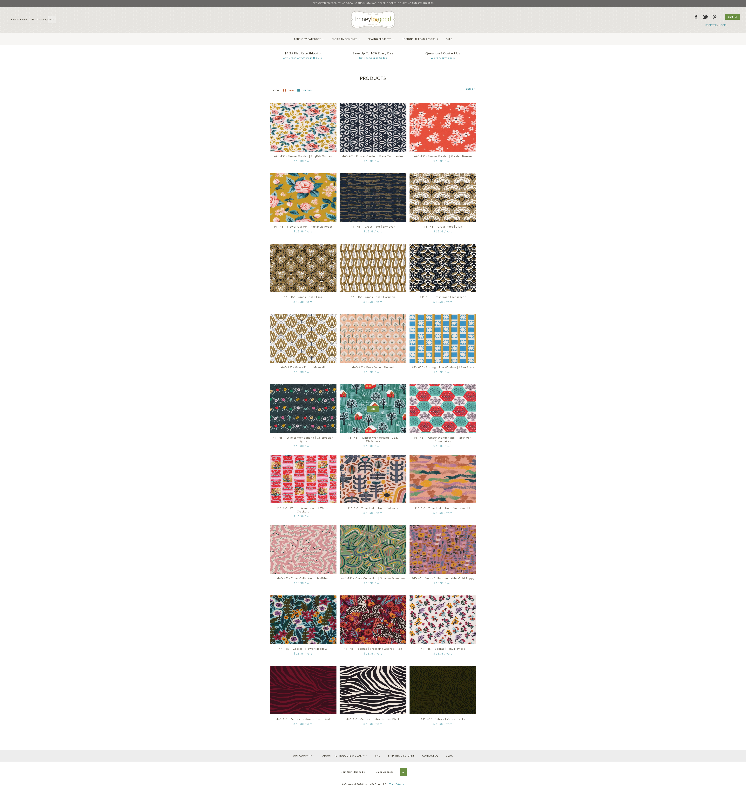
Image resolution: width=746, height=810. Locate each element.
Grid (291, 90)
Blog (449, 755)
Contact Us (430, 755)
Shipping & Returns (401, 755)
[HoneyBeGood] (373, 12)
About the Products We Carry (345, 755)
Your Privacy (396, 784)
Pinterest (714, 17)
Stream (307, 90)
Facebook (696, 17)
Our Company (304, 755)
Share (471, 88)
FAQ (378, 755)
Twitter (705, 17)
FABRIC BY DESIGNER (346, 39)
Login (723, 25)
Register (711, 25)
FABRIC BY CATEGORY (309, 39)
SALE (449, 39)
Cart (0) (732, 16)
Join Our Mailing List (354, 771)
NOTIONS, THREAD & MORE (420, 39)
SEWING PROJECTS (381, 39)
